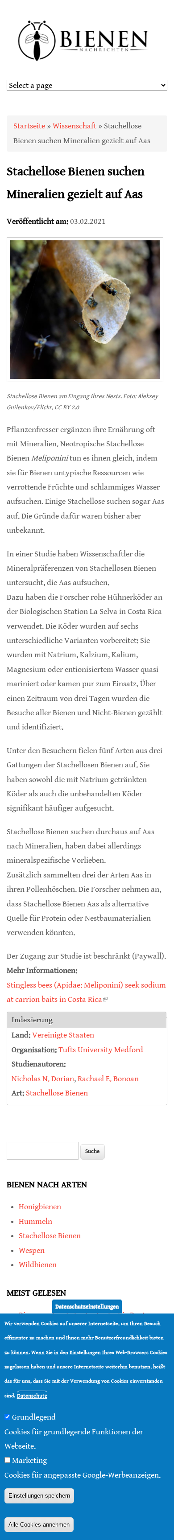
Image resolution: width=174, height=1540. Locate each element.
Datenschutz (32, 1395)
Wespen (32, 1250)
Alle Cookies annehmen (39, 1524)
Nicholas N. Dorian (43, 1078)
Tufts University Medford (100, 1049)
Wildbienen (38, 1264)
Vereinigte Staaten (63, 1035)
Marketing (29, 1460)
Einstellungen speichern (39, 1495)
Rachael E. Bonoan (108, 1078)
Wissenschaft (74, 126)
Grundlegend (34, 1417)
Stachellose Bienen (57, 1093)
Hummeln (35, 1221)
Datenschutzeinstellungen (87, 1306)
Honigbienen (40, 1206)
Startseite (29, 126)
